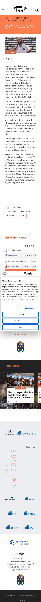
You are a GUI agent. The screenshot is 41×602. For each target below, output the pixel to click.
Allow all (20, 315)
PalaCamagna (25, 212)
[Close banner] (38, 273)
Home (6, 25)
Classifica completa (20, 335)
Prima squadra (14, 25)
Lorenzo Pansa (12, 212)
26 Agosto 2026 (13, 402)
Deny (20, 327)
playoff (22, 216)
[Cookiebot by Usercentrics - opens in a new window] (25, 273)
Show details (29, 308)
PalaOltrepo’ (11, 216)
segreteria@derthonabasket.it (20, 570)
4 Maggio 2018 (9, 59)
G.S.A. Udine (17, 208)
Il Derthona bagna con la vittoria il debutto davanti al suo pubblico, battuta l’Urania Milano (20, 395)
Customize (19, 321)
